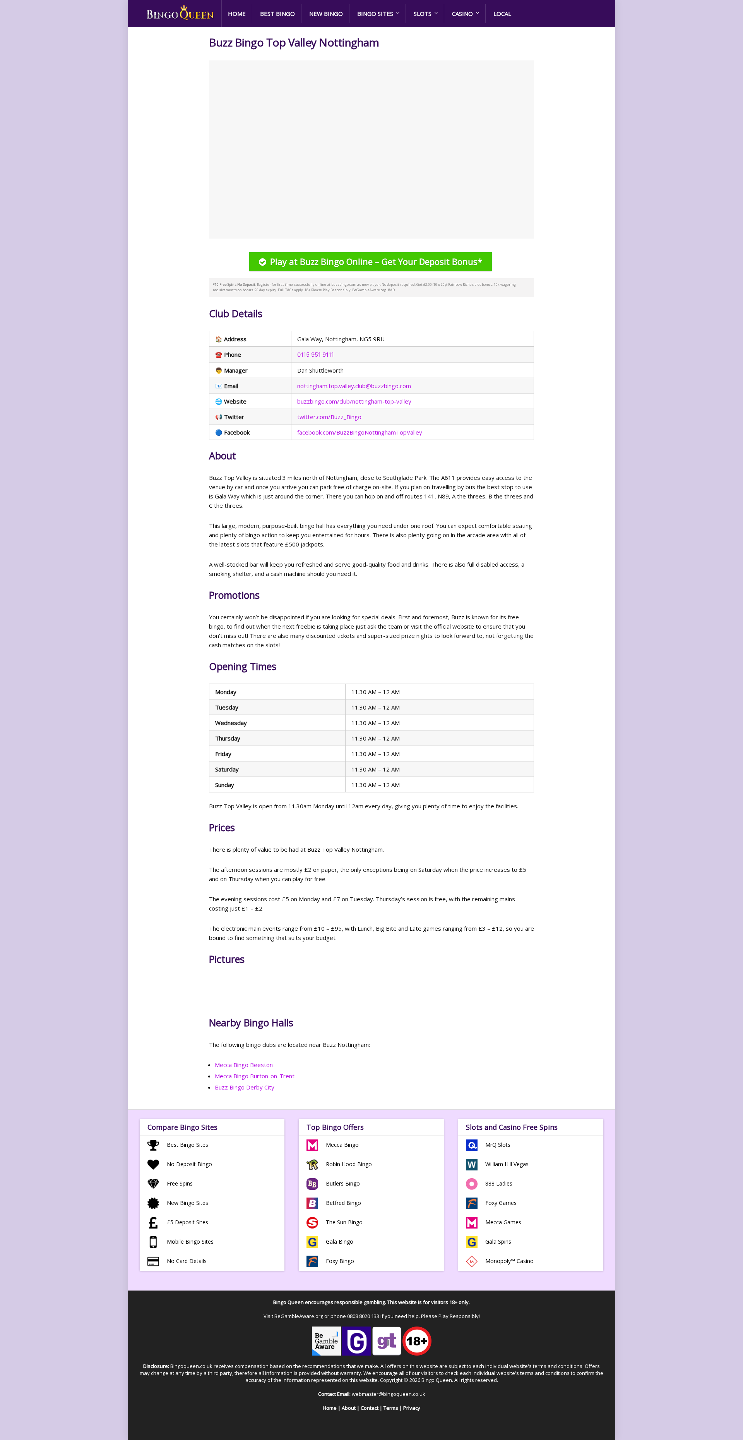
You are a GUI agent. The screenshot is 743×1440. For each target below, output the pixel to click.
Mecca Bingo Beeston (244, 1065)
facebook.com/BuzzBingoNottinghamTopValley (359, 432)
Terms (390, 1407)
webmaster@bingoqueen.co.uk (388, 1393)
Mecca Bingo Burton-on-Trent (254, 1076)
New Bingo (326, 13)
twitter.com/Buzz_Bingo (329, 417)
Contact (369, 1407)
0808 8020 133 (363, 1316)
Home (237, 13)
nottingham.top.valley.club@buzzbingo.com (354, 386)
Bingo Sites (375, 13)
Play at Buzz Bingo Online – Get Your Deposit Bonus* (376, 261)
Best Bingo (277, 13)
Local (502, 13)
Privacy (411, 1407)
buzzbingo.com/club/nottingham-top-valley (354, 401)
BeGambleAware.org (298, 1316)
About (349, 1407)
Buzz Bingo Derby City (244, 1087)
